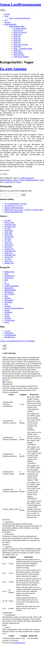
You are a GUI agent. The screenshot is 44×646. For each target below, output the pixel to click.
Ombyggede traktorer (21, 57)
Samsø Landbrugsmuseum (20, 4)
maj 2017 (8, 241)
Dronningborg (10, 276)
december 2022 (10, 227)
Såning (7, 310)
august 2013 (9, 257)
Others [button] (4, 625)
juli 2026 (8, 220)
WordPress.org (10, 337)
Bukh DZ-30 (18, 30)
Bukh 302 (17, 36)
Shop (6, 16)
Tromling (8, 318)
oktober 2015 (9, 249)
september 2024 (10, 224)
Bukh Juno (17, 51)
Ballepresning (9, 272)
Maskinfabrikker (10, 24)
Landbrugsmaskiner (27, 178)
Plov (6, 296)
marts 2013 (8, 261)
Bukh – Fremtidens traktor (23, 49)
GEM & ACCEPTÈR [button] (10, 641)
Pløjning (7, 298)
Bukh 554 (17, 42)
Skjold (7, 314)
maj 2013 (8, 259)
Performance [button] (6, 532)
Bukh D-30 (18, 34)
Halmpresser (9, 278)
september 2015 (10, 251)
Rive (6, 304)
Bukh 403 (17, 40)
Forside (7, 14)
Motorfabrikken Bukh (17, 26)
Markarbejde (9, 288)
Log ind (7, 331)
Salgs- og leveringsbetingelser (19, 18)
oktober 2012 (9, 263)
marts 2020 (8, 235)
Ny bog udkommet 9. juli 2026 (16, 204)
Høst (6, 280)
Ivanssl (18, 182)
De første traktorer (20, 28)
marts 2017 (8, 243)
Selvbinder (8, 312)
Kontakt (7, 22)
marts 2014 (8, 253)
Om (6, 20)
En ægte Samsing (13, 69)
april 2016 (8, 247)
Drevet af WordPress (27, 341)
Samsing (16, 180)
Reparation (8, 302)
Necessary (8, 382)
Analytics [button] (5, 544)
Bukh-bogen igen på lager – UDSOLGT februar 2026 (24, 210)
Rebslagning (9, 300)
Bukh (6, 274)
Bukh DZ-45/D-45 (20, 32)
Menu (3, 10)
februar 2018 (9, 237)
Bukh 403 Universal (21, 44)
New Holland (9, 294)
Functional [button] (6, 520)
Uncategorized (10, 320)
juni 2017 (8, 239)
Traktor (7, 316)
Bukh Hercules (19, 55)
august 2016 (9, 245)
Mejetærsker (9, 292)
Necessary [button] (6, 380)
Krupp (7, 284)
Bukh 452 (17, 38)
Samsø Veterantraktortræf (14, 212)
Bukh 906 (17, 46)
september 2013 (10, 255)
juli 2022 (8, 229)
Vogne (41, 180)
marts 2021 (8, 233)
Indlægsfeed (9, 333)
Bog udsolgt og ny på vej (13, 206)
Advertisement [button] (7, 613)
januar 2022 (9, 231)
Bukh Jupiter (18, 53)
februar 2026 (9, 222)
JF (5, 282)
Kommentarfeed (10, 335)
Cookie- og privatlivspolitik (10, 341)
